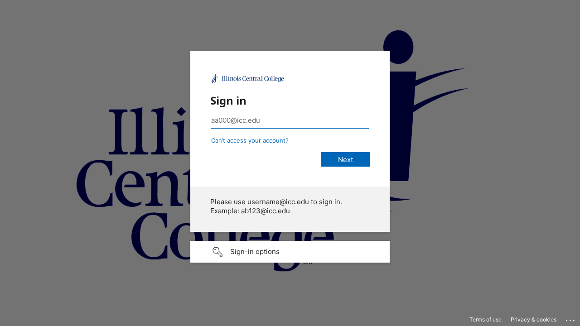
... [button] (571, 318)
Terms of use (485, 319)
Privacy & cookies (533, 319)
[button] (290, 252)
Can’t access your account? (250, 140)
